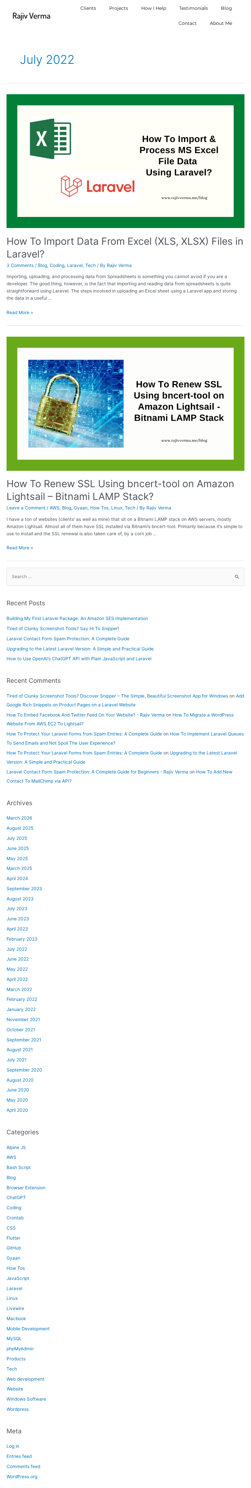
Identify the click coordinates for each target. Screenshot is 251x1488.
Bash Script (19, 1167)
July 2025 (17, 838)
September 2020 (24, 1069)
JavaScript (18, 1278)
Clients (88, 8)
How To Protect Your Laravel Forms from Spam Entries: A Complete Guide (84, 733)
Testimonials (193, 8)
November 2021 (23, 1019)
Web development (25, 1379)
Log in (13, 1446)
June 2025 (18, 848)
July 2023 (17, 908)
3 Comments (20, 265)
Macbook (16, 1318)
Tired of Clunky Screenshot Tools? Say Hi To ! (63, 628)
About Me (221, 23)
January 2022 (21, 1009)
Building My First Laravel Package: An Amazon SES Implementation (77, 618)
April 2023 (17, 928)
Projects (118, 8)
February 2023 (22, 939)
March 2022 (19, 989)
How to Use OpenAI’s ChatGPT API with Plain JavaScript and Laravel (79, 658)
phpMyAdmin (20, 1348)
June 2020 (18, 1089)
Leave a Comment (26, 507)
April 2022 (17, 979)
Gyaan (81, 507)
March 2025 (19, 868)
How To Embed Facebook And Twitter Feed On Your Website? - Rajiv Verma (86, 714)
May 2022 (17, 969)
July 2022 (17, 949)
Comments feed (23, 1466)
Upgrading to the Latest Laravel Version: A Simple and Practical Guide (80, 648)
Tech (90, 265)
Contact (187, 23)
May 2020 (17, 1100)
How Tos (99, 507)
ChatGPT (16, 1197)
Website (15, 1388)
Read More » (20, 312)
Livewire (15, 1308)
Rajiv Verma (31, 15)
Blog (226, 8)
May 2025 (17, 858)
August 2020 (20, 1080)
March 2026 (19, 818)
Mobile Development (28, 1328)
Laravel (75, 265)
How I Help (153, 8)
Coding (57, 265)
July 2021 (16, 1059)
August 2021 (20, 1049)
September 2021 (24, 1039)
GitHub (14, 1247)
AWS (54, 507)
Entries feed (19, 1456)
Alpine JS (16, 1147)
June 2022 (18, 959)
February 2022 (22, 999)
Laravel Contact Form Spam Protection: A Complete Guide (68, 638)
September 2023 (24, 888)
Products (16, 1358)
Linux (116, 507)
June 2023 (18, 918)
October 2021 (21, 1029)
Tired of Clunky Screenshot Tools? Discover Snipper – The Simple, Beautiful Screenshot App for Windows (117, 696)
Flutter (13, 1238)
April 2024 (17, 878)
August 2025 (20, 828)
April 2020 (17, 1110)
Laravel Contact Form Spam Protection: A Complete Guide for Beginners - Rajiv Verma (97, 771)
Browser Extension (26, 1187)
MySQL (14, 1338)
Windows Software (26, 1399)
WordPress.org (22, 1476)
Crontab (15, 1217)
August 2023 (20, 898)
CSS (11, 1228)
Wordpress (18, 1409)
